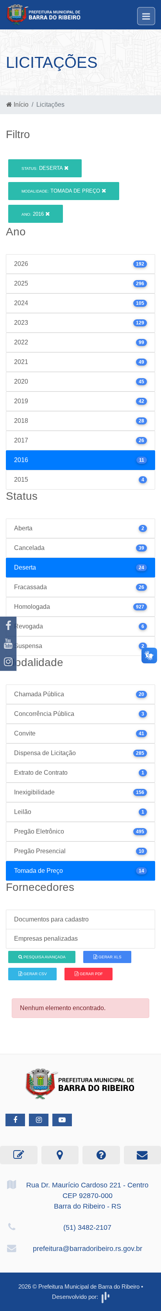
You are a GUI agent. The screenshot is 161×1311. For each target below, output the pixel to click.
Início (20, 104)
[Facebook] (8, 626)
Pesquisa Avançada (44, 957)
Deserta (42, 168)
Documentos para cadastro (51, 919)
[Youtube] (8, 644)
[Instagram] (8, 662)
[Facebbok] (15, 1120)
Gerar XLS (109, 957)
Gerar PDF (91, 974)
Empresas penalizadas (46, 938)
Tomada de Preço (61, 191)
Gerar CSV (34, 974)
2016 (33, 214)
